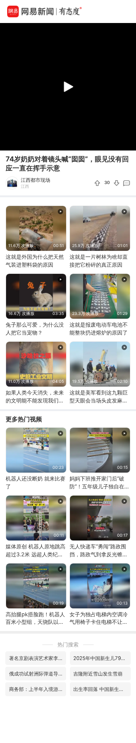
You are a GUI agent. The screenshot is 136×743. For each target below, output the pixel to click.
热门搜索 (68, 644)
